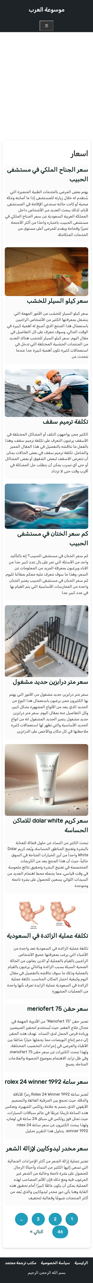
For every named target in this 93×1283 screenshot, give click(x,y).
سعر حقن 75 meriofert (57, 1008)
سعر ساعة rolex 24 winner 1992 (46, 1081)
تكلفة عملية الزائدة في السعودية (47, 935)
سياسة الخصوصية (55, 1263)
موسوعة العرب (46, 9)
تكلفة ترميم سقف (65, 421)
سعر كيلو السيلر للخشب (57, 300)
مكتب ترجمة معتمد (20, 1263)
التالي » (36, 1231)
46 (60, 1231)
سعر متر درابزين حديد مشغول (50, 681)
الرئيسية (81, 1263)
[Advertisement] (46, 86)
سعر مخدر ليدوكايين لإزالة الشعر (47, 1148)
